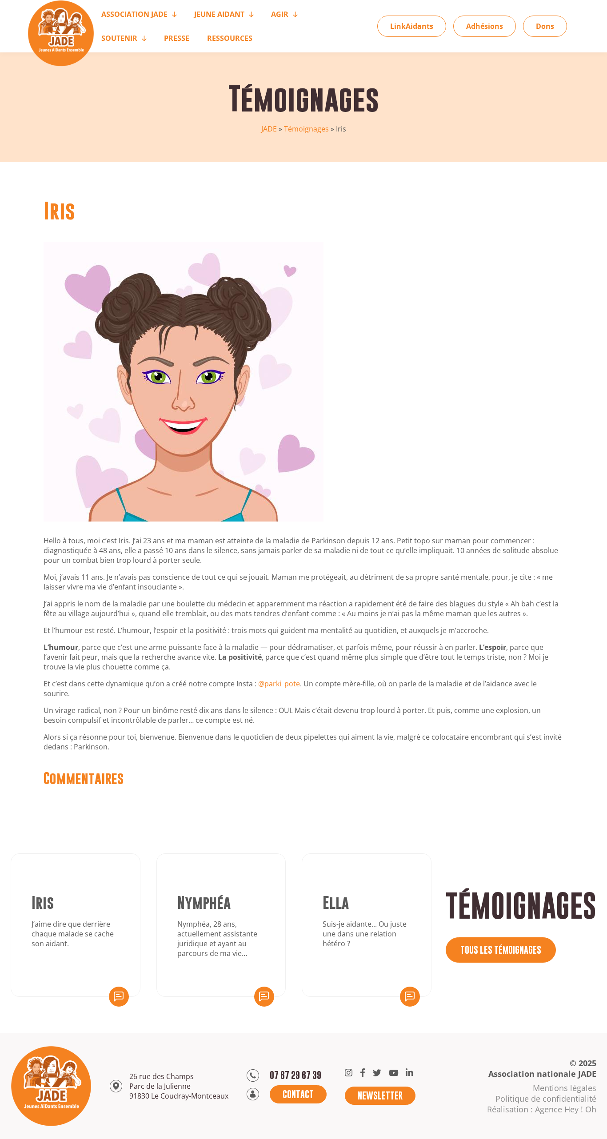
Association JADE (134, 14)
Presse (176, 38)
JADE (269, 129)
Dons (545, 26)
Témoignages (306, 129)
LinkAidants (411, 26)
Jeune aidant (219, 14)
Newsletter (380, 1096)
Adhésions (484, 26)
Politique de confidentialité (545, 1098)
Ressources (229, 38)
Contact (298, 1094)
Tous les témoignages (500, 950)
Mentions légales (564, 1088)
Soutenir (119, 38)
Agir (279, 14)
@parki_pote (279, 684)
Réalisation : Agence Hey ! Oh (541, 1109)
